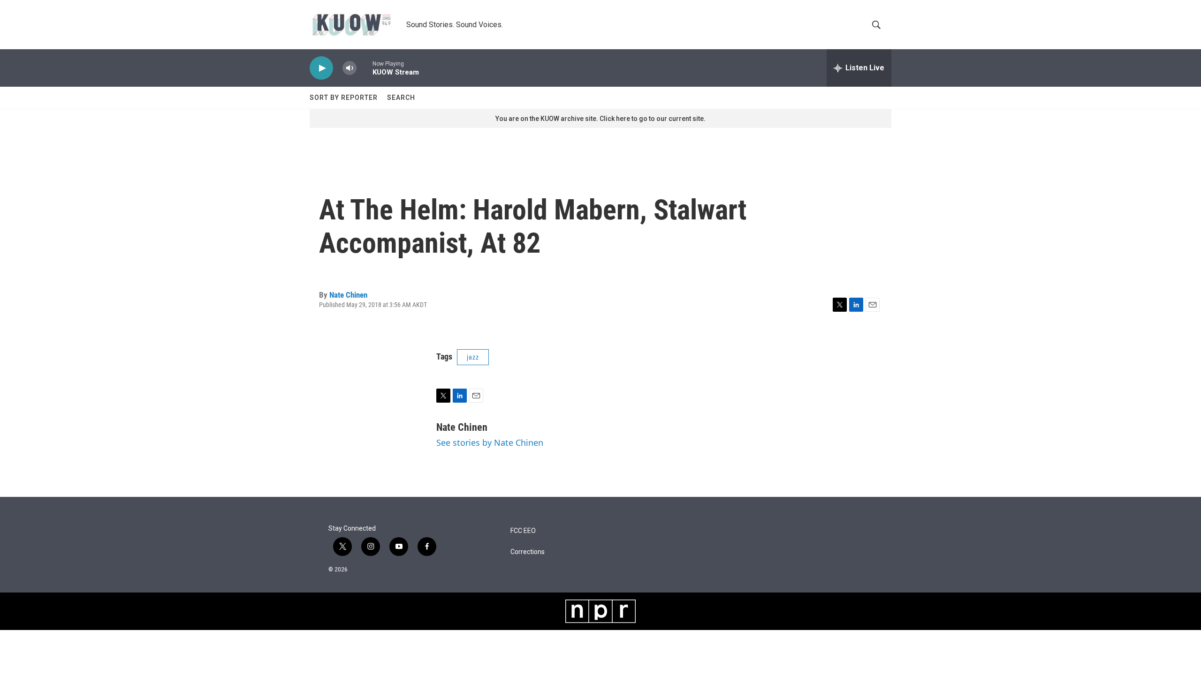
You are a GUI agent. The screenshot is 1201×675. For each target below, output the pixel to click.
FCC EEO (523, 530)
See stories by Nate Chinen (489, 442)
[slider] (364, 68)
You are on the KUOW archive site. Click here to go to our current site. (600, 118)
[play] (321, 68)
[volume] (349, 68)
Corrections (527, 551)
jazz (473, 357)
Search (401, 97)
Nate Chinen (348, 295)
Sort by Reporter (344, 97)
